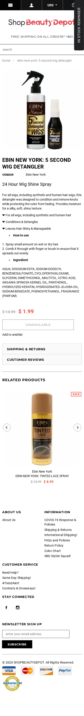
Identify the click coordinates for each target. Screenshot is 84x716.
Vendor (7, 174)
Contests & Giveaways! (19, 588)
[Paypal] (65, 670)
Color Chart (52, 551)
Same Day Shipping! (16, 578)
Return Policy (54, 545)
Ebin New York (42, 471)
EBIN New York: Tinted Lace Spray (42, 476)
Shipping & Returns (26, 349)
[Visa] (9, 670)
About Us (8, 520)
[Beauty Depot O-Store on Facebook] (6, 608)
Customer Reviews (25, 360)
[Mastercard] (27, 670)
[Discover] (46, 670)
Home (6, 60)
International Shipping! (60, 535)
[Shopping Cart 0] (73, 5)
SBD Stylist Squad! (57, 556)
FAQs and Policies (57, 540)
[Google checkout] (12, 683)
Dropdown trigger (31, 5)
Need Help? (10, 572)
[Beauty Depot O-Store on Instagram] (18, 608)
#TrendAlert (10, 583)
